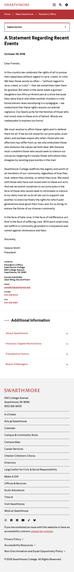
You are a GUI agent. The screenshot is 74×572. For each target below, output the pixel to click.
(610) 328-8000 (13, 406)
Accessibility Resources (19, 545)
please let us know (42, 531)
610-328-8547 (11, 303)
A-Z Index (10, 414)
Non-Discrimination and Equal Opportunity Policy (34, 551)
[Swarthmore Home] (22, 391)
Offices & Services (15, 483)
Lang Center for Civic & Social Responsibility (30, 469)
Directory (10, 462)
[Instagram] (6, 521)
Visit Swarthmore (14, 504)
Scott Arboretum (14, 490)
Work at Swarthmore (16, 511)
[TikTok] (28, 521)
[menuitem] (54, 5)
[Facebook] (11, 521)
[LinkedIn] (17, 521)
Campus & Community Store (21, 435)
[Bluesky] (34, 521)
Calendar (9, 428)
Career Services (13, 449)
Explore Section (14, 27)
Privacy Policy (13, 539)
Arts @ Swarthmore (15, 421)
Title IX (8, 497)
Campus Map (12, 442)
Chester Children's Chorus (19, 456)
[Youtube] (23, 521)
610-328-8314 (11, 295)
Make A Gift (11, 476)
